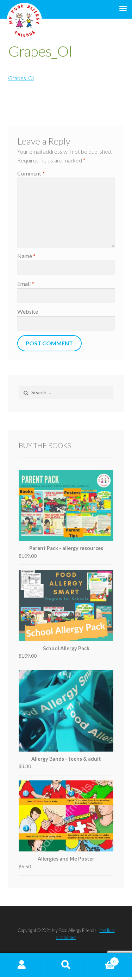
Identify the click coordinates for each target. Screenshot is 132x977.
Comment (31, 173)
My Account (22, 965)
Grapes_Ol (21, 78)
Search (66, 965)
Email (25, 283)
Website (27, 311)
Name (26, 256)
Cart (102, 959)
